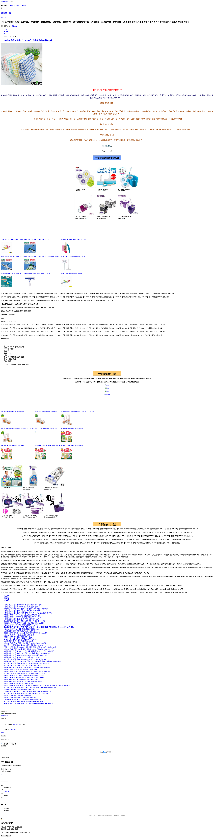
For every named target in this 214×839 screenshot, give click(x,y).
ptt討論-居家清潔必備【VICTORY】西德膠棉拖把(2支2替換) (21, 657)
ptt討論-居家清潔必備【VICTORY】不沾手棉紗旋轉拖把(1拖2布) (23, 681)
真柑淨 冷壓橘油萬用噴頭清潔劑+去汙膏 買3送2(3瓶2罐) (77, 411)
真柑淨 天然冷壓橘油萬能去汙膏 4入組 (46, 411)
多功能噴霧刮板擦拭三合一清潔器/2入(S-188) (37, 273)
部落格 (6, 31)
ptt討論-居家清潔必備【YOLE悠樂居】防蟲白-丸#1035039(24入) (22, 611)
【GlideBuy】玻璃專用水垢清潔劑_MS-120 (73, 239)
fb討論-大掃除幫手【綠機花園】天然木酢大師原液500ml (20, 669)
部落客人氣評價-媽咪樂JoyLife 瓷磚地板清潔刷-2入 (19, 689)
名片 (5, 33)
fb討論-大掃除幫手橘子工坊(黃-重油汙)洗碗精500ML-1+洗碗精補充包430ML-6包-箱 (28, 649)
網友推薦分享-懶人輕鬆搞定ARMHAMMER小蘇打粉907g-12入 (22, 665)
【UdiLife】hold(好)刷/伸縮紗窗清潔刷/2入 (73, 256)
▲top (2, 732)
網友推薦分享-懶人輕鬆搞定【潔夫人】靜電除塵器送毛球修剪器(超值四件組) (26, 609)
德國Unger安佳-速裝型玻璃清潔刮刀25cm (36, 239)
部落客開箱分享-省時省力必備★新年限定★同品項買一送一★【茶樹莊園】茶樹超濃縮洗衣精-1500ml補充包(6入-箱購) (39, 627)
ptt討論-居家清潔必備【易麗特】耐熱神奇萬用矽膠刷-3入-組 (21, 619)
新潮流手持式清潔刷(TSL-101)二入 (11, 273)
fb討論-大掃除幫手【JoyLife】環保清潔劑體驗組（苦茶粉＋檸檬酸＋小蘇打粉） (27, 671)
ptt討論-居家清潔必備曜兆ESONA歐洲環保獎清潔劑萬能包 (21, 607)
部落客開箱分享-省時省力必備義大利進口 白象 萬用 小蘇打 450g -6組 (24, 621)
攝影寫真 (13, 729)
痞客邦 (15, 725)
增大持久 (6, 596)
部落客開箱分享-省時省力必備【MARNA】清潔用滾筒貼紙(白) (22, 699)
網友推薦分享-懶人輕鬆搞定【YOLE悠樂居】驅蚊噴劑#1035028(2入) (24, 645)
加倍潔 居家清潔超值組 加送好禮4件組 (72, 445)
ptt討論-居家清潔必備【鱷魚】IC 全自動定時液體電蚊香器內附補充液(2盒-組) (26, 653)
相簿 (5, 29)
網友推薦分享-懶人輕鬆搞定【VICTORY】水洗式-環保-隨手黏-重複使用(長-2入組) (28, 663)
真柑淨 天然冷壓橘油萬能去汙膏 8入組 (12, 411)
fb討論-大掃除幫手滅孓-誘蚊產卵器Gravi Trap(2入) (18, 695)
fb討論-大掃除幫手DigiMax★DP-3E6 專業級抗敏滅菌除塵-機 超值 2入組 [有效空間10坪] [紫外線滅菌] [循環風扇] (37, 685)
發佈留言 (3, 746)
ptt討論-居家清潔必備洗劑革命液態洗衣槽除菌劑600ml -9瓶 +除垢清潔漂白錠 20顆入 (28, 613)
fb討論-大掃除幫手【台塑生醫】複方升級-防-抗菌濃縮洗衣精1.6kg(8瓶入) (25, 643)
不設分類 (14, 26)
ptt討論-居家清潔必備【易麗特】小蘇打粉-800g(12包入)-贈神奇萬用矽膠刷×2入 (27, 667)
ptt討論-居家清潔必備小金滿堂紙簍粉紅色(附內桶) (18, 641)
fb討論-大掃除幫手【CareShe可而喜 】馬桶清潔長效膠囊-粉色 (22, 615)
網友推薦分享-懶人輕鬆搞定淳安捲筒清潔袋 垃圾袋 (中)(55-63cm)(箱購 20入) (26, 693)
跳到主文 (3, 17)
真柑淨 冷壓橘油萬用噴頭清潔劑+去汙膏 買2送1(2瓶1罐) (17, 428)
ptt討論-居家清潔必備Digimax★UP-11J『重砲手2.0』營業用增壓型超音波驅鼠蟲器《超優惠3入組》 (33, 661)
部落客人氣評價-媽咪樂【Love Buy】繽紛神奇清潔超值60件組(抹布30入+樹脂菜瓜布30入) (30, 647)
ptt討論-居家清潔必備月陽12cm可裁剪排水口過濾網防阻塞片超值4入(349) (25, 655)
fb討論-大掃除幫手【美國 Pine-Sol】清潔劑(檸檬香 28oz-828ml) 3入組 (24, 677)
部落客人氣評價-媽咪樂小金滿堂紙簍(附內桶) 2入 (18, 637)
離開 (10, 835)
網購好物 (6, 13)
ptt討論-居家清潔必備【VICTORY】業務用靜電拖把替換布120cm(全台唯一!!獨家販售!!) (29, 651)
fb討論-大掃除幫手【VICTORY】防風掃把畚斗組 (18, 683)
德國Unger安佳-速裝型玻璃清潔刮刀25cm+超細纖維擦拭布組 (42, 256)
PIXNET (94, 815)
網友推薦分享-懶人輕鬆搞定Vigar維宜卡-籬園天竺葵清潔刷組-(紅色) (24, 623)
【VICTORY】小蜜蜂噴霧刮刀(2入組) (12, 239)
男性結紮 (6, 600)
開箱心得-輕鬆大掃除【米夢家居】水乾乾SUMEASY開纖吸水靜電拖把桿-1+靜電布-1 (29, 703)
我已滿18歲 (4, 835)
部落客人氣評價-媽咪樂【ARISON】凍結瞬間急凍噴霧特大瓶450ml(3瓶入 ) (26, 633)
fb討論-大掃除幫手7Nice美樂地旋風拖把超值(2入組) (19, 635)
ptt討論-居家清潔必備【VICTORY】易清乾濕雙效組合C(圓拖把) (23, 605)
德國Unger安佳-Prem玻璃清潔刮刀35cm (12, 256)
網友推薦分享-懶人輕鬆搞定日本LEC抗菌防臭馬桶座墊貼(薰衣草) (23, 701)
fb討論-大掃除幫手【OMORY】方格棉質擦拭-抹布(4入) (28, 40)
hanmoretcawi (4, 715)
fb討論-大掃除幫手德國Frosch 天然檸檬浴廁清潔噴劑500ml (21, 697)
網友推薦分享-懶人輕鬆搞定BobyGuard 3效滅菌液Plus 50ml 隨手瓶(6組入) (25, 659)
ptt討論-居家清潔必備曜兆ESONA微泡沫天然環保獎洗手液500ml (23, 679)
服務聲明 (123, 815)
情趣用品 (6, 598)
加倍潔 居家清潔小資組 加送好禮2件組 (12, 445)
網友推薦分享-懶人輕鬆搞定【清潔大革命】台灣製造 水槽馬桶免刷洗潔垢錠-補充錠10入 (30, 687)
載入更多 (3, 735)
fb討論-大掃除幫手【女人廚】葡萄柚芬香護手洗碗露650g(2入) (22, 629)
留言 (18, 725)
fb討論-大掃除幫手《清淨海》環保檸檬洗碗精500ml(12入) (21, 625)
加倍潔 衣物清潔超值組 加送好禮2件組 (72, 428)
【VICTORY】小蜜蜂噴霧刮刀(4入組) (72, 273)
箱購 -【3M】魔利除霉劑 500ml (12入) (46, 428)
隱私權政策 (116, 815)
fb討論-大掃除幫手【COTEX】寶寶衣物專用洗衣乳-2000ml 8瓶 (22, 617)
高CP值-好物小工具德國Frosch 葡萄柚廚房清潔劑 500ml (20, 639)
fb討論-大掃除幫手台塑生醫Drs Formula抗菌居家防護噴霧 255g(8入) (23, 675)
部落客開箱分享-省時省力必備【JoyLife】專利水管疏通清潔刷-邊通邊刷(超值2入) (28, 691)
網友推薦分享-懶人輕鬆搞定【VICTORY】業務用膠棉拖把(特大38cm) (24, 673)
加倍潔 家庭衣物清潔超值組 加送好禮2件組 (47, 445)
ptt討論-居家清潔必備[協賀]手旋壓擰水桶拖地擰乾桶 (19, 631)
